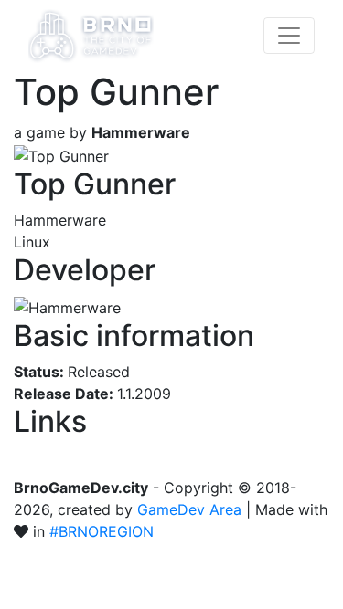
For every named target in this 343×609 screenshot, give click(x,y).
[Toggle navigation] (289, 35)
